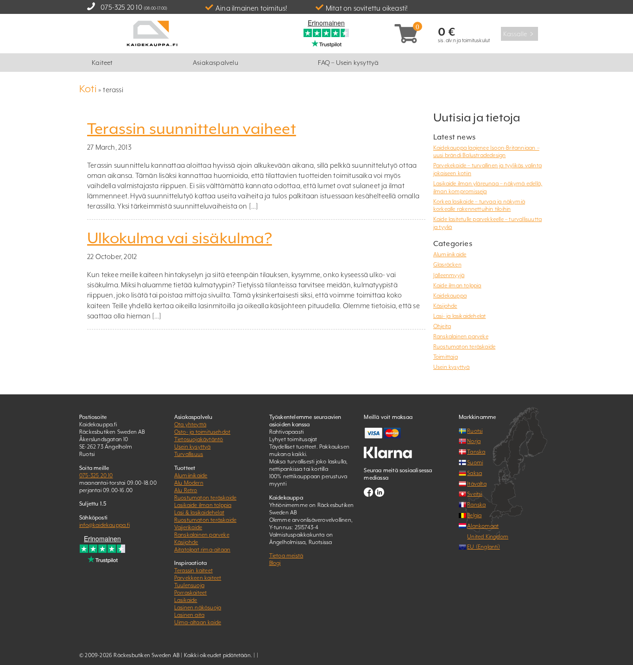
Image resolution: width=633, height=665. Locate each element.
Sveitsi (474, 494)
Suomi (475, 462)
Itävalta (477, 484)
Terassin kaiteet (193, 570)
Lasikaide (185, 600)
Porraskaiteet (190, 592)
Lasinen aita (189, 615)
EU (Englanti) (483, 547)
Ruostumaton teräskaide (464, 346)
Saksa (474, 473)
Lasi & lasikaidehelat (199, 512)
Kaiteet (102, 62)
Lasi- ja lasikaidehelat (459, 316)
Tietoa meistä (286, 555)
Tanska (476, 452)
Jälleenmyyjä (448, 275)
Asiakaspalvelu (215, 62)
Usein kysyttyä (451, 367)
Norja (474, 441)
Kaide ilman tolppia (457, 285)
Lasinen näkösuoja (197, 607)
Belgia (474, 515)
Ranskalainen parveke (460, 336)
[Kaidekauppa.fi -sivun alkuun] (152, 33)
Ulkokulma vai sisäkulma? (179, 238)
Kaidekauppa (450, 295)
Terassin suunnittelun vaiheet (191, 129)
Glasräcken (447, 264)
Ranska (476, 504)
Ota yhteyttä (190, 424)
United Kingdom (487, 536)
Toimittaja (445, 357)
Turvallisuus (188, 454)
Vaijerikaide (188, 527)
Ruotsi (474, 431)
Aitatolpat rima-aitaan (202, 549)
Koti (88, 89)
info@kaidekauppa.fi (104, 525)
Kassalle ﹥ (519, 34)
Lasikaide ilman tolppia (203, 505)
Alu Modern (188, 483)
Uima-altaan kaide (197, 622)
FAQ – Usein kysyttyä (348, 62)
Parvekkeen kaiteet (198, 578)
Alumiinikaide (450, 254)
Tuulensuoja (189, 585)
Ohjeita (442, 326)
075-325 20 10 (121, 7)
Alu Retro (185, 490)
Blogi (275, 563)
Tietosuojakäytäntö (198, 439)
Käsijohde (445, 306)
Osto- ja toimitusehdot (202, 432)
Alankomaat (483, 526)
